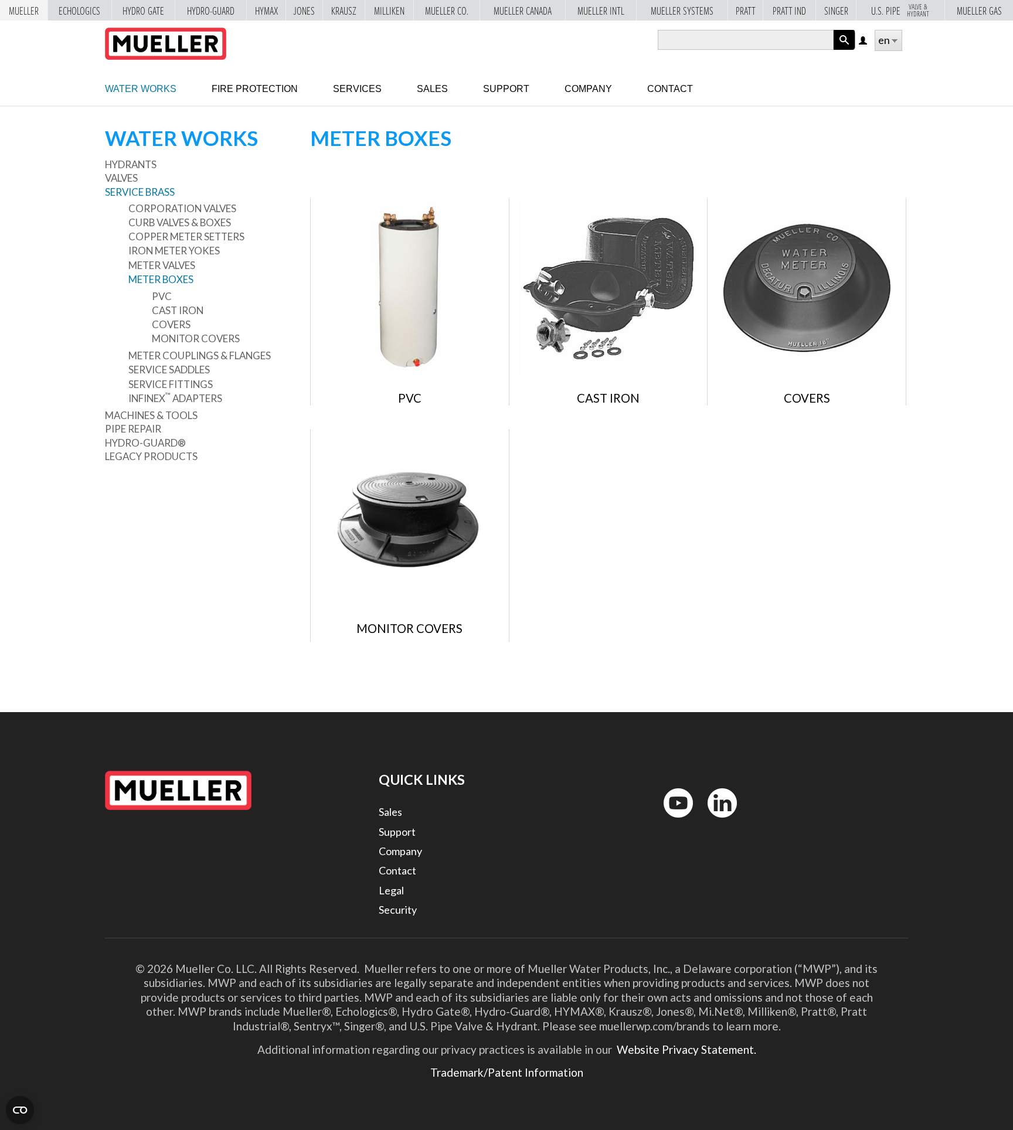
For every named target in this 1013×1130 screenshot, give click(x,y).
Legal (391, 890)
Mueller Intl (600, 11)
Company (588, 89)
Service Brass (140, 192)
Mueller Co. (446, 11)
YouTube (672, 820)
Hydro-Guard (210, 11)
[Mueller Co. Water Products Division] (165, 44)
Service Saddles (169, 369)
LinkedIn (717, 820)
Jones (304, 11)
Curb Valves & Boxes (179, 222)
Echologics (79, 11)
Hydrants (131, 164)
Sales (390, 811)
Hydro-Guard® (145, 443)
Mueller (24, 11)
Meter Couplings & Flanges (199, 355)
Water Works (140, 89)
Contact (670, 89)
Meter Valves (161, 265)
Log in (864, 41)
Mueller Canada (523, 11)
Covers (171, 324)
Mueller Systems (682, 11)
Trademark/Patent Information (506, 1072)
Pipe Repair (133, 429)
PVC (162, 296)
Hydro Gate (143, 11)
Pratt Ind (789, 11)
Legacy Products (151, 456)
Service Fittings (170, 384)
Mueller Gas (979, 11)
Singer (836, 11)
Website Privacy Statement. (685, 1049)
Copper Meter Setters (186, 236)
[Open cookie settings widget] (20, 1110)
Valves (121, 178)
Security (398, 909)
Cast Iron (177, 310)
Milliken (389, 11)
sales (432, 89)
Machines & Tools (151, 415)
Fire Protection (255, 89)
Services (357, 89)
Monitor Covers (196, 338)
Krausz (343, 11)
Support (506, 89)
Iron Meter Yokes (174, 250)
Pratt (746, 11)
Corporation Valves (182, 208)
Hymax (266, 11)
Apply (844, 49)
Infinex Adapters (175, 398)
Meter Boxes (160, 279)
